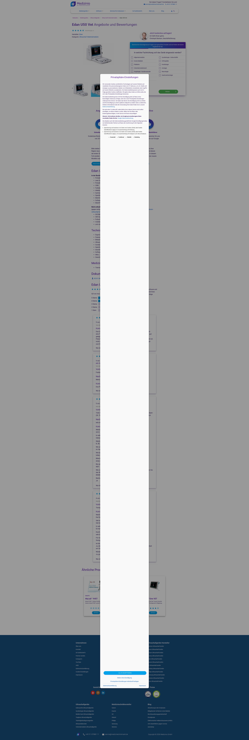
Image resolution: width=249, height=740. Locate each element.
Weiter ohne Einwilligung (124, 678)
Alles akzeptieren (125, 673)
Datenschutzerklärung (109, 106)
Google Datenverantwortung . (126, 118)
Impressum (142, 685)
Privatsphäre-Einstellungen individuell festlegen (124, 681)
